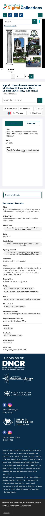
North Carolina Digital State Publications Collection (22, 314)
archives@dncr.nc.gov (10, 410)
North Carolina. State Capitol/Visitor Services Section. (23, 244)
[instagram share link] (10, 405)
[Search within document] (39, 100)
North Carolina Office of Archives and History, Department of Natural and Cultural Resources (22, 253)
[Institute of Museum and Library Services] (17, 378)
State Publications (10, 94)
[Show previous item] (13, 76)
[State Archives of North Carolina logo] (17, 393)
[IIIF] (9, 113)
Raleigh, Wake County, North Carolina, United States (23, 151)
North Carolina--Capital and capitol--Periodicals (21, 292)
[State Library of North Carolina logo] (17, 422)
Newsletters (8, 328)
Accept (7, 513)
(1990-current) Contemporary (14, 306)
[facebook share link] (4, 405)
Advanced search (10, 26)
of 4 (27, 76)
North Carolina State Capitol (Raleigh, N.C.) (19, 288)
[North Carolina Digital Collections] (22, 6)
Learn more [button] (26, 506)
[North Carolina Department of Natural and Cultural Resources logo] (13, 363)
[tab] (13, 123)
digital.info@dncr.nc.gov (11, 437)
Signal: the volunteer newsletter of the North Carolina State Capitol (22, 228)
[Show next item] (31, 76)
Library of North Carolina (13, 335)
